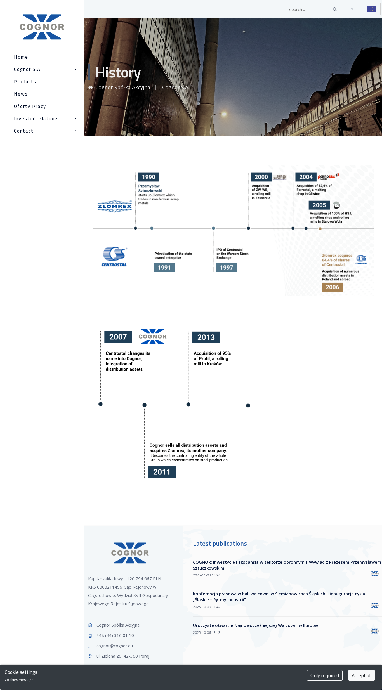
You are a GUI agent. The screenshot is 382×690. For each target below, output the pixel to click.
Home (21, 57)
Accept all (361, 675)
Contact (24, 130)
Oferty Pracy (30, 106)
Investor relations (36, 118)
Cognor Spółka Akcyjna (122, 87)
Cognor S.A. (28, 69)
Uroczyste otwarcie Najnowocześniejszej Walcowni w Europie (256, 625)
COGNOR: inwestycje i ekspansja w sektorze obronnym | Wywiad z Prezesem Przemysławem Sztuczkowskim (287, 565)
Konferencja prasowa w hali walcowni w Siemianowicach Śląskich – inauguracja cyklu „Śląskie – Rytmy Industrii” (279, 596)
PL (351, 8)
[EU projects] (372, 9)
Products (25, 81)
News (21, 94)
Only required (324, 675)
